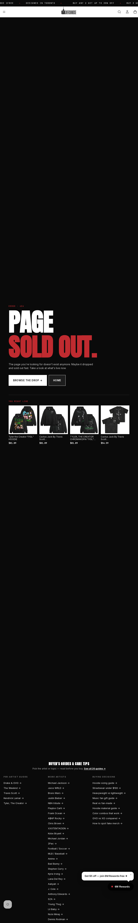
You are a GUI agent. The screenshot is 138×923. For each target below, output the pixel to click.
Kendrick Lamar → (14, 798)
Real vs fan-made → (104, 803)
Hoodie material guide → (106, 808)
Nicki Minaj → (55, 914)
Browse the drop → (27, 380)
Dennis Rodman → (58, 919)
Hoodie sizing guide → (105, 783)
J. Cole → (53, 889)
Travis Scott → (12, 793)
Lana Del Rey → (56, 879)
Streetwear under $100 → (107, 788)
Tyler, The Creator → (15, 803)
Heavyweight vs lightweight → (109, 793)
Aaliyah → (53, 884)
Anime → (53, 858)
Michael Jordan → (58, 838)
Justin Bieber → (56, 798)
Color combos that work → (107, 813)
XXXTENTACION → (58, 828)
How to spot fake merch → (107, 823)
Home (57, 380)
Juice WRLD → (56, 788)
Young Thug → (56, 904)
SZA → (51, 899)
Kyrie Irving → (55, 874)
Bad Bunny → (55, 863)
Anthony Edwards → (59, 894)
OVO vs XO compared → (106, 818)
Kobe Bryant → (56, 833)
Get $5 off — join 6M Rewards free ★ (106, 876)
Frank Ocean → (56, 813)
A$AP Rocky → (56, 818)
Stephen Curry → (57, 868)
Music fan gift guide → (105, 798)
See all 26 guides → (95, 768)
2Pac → (52, 843)
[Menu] (4, 12)
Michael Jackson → (59, 783)
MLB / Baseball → (57, 853)
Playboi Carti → (56, 808)
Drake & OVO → (12, 783)
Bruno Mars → (55, 793)
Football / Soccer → (59, 848)
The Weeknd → (12, 788)
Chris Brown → (56, 823)
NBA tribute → (55, 803)
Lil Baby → (53, 909)
